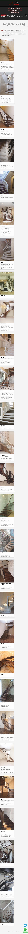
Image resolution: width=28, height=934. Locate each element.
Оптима (3, 767)
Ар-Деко (3, 262)
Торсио (2, 892)
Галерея (13, 16)
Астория (3, 226)
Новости (18, 16)
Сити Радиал (4, 735)
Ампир (2, 357)
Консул (2, 62)
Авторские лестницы (9, 30)
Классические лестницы (20, 30)
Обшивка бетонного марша (6, 584)
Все (2, 30)
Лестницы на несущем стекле (8, 33)
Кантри (2, 702)
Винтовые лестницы (6, 35)
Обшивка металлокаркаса (5, 456)
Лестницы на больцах (18, 32)
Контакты (23, 16)
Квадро (2, 643)
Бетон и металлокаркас (21, 33)
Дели (2, 924)
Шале (2, 799)
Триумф (3, 295)
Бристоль (3, 831)
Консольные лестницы (6, 32)
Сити (2, 390)
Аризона (3, 96)
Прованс (3, 425)
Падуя (2, 863)
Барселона (3, 323)
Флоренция (3, 163)
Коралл (2, 129)
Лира (2, 674)
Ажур (2, 195)
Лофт (2, 552)
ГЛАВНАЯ (3, 15)
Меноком (18, 930)
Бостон (2, 615)
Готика (2, 487)
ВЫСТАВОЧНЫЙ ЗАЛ (5, 16)
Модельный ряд (11, 15)
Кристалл (3, 518)
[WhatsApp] (25, 929)
